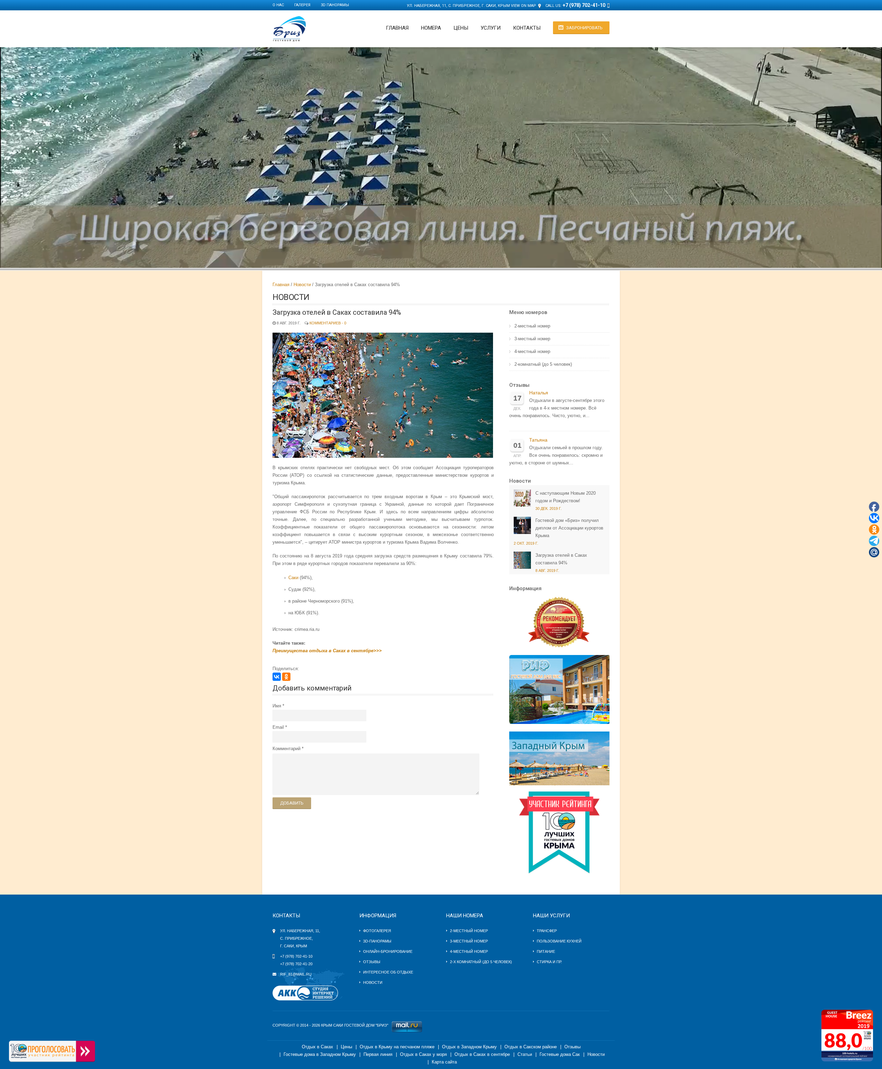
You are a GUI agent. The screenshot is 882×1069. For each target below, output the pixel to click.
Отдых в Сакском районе (530, 1046)
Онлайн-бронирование (387, 951)
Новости (302, 284)
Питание (546, 951)
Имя (277, 705)
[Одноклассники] (286, 677)
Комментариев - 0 (327, 323)
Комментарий (286, 748)
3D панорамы (335, 5)
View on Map (523, 5)
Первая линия (377, 1054)
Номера (431, 28)
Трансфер (547, 931)
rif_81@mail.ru (295, 974)
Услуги (491, 28)
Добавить (292, 803)
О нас (278, 5)
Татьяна (538, 440)
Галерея (302, 5)
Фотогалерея (377, 931)
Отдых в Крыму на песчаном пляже (397, 1046)
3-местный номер (532, 338)
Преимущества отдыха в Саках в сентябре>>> (327, 650)
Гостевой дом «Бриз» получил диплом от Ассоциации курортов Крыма (569, 528)
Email (278, 727)
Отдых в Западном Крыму (469, 1046)
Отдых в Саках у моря (423, 1054)
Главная (397, 28)
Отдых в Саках (317, 1046)
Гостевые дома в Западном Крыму (320, 1054)
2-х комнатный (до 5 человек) (481, 962)
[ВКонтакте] (277, 677)
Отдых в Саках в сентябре (482, 1054)
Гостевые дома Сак (560, 1054)
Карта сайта (444, 1062)
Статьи (524, 1054)
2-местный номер (532, 326)
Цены (460, 28)
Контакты (527, 28)
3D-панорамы (377, 941)
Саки (293, 577)
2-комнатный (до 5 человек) (543, 364)
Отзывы (519, 385)
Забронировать (584, 27)
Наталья (538, 392)
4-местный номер (532, 351)
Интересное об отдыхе (388, 972)
